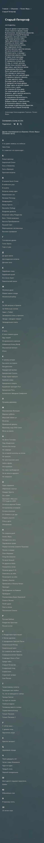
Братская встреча (8, 172)
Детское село (7, 262)
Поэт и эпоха (7, 607)
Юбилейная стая (8, 793)
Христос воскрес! (8, 741)
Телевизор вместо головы (11, 707)
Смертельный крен (9, 648)
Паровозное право (9, 543)
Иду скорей (6, 338)
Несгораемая (7, 466)
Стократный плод (8, 668)
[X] (21, 124)
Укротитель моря (8, 733)
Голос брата (6, 244)
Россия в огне (7, 626)
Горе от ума (6, 247)
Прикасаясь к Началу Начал (12, 583)
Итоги (4, 351)
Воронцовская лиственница (12, 228)
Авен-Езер (6, 147)
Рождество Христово (9, 622)
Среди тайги (6, 661)
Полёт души (6, 604)
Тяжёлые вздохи (8, 704)
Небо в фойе (7, 463)
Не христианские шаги (10, 460)
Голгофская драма (9, 240)
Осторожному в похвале (11, 508)
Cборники (14, 9)
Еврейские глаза (8, 271)
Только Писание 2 (9, 717)
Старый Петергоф (9, 665)
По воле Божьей (8, 560)
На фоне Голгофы (9, 440)
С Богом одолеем (8, 638)
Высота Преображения (10, 221)
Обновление (7, 524)
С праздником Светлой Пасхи (13, 641)
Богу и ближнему (8, 166)
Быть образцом (8, 169)
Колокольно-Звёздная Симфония (14, 393)
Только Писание (8, 714)
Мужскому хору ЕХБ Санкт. (12, 427)
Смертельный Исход (9, 645)
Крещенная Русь (8, 390)
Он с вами (6, 495)
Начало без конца (8, 446)
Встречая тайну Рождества (12, 215)
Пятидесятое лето (9, 540)
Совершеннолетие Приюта (12, 655)
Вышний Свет (7, 225)
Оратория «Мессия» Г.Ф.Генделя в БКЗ (9, 500)
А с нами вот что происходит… (13, 150)
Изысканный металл (9, 348)
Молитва (5, 421)
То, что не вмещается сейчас (13, 694)
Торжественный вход (10, 710)
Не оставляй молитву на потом (13, 453)
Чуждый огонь (7, 769)
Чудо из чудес (7, 765)
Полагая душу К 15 (9, 570)
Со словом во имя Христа (11, 651)
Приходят (5, 587)
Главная (5, 9)
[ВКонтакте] (14, 124)
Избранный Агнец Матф (11, 344)
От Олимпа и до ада (9, 514)
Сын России (6, 678)
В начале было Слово (10, 181)
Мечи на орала (7, 431)
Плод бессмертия (8, 557)
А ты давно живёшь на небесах (13, 143)
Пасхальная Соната (9, 610)
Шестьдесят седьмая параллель (14, 781)
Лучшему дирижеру (9, 402)
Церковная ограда (9, 750)
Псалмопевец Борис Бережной (13, 597)
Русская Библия (8, 619)
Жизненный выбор (9, 297)
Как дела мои (7, 366)
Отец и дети (6, 521)
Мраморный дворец (9, 424)
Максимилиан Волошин (11, 411)
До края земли (7, 256)
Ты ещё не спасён (9, 700)
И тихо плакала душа (10, 334)
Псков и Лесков (7, 600)
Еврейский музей (8, 274)
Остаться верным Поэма (11, 504)
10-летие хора (7, 810)
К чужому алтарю (8, 360)
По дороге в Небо (8, 563)
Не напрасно (7, 477)
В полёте (5, 188)
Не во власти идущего (10, 473)
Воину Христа (7, 205)
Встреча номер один (9, 191)
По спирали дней (8, 533)
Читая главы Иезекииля (11, 762)
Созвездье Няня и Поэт (11, 658)
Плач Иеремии (7, 553)
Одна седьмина (8, 485)
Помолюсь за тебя (9, 573)
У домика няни (7, 729)
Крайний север (7, 380)
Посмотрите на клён (9, 577)
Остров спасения (8, 511)
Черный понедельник (10, 772)
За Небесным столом (10, 309)
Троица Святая (7, 697)
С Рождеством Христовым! (12, 635)
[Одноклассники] (17, 124)
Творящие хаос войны (10, 690)
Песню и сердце (8, 550)
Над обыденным (8, 443)
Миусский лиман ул (9, 417)
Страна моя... (7, 671)
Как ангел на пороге (9, 363)
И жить (4, 331)
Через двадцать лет (9, 759)
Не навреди (6, 450)
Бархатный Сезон (8, 162)
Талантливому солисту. (10, 687)
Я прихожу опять (8, 802)
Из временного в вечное (11, 341)
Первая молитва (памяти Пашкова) (15, 547)
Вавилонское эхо (8, 195)
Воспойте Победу (8, 208)
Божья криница (7, 159)
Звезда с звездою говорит (11, 319)
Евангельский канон (9, 281)
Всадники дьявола (9, 211)
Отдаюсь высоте (8, 518)
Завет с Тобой (7, 312)
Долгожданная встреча (10, 259)
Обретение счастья (9, 489)
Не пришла (6, 456)
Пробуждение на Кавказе (11, 590)
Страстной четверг (9, 675)
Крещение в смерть (9, 383)
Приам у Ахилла (8, 580)
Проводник (6, 594)
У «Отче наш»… (8, 726)
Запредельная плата (10, 322)
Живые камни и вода (10, 293)
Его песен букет (8, 278)
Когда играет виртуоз (10, 376)
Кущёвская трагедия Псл (11, 387)
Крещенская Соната (9, 373)
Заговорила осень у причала (12, 315)
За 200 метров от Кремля (11, 305)
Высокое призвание (9, 231)
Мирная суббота (8, 414)
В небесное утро (8, 184)
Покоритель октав (8, 567)
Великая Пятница (8, 198)
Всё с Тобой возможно (10, 218)
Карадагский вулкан (9, 370)
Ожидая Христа (8, 492)
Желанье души (7, 290)
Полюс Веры (25, 9)
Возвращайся (7, 201)
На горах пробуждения (10, 470)
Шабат (4, 784)
